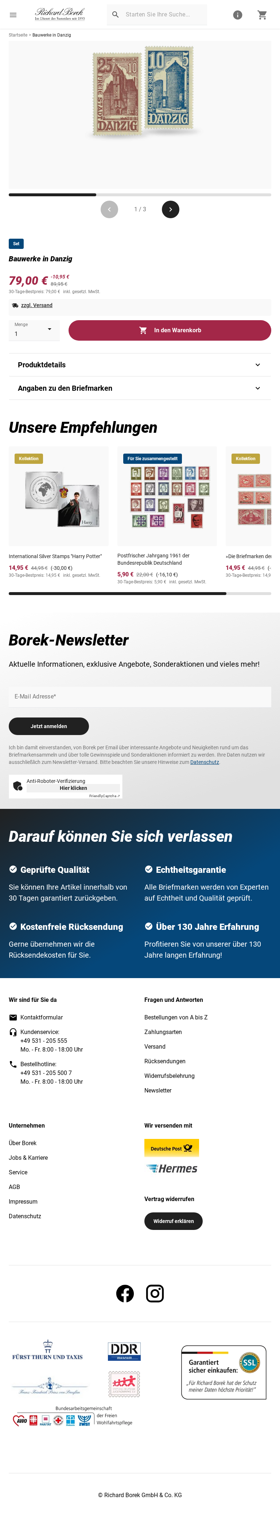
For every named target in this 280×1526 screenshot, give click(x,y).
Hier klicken (73, 788)
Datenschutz (204, 762)
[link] (60, 15)
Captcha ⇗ (104, 796)
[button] (13, 15)
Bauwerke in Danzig (51, 35)
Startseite (18, 35)
